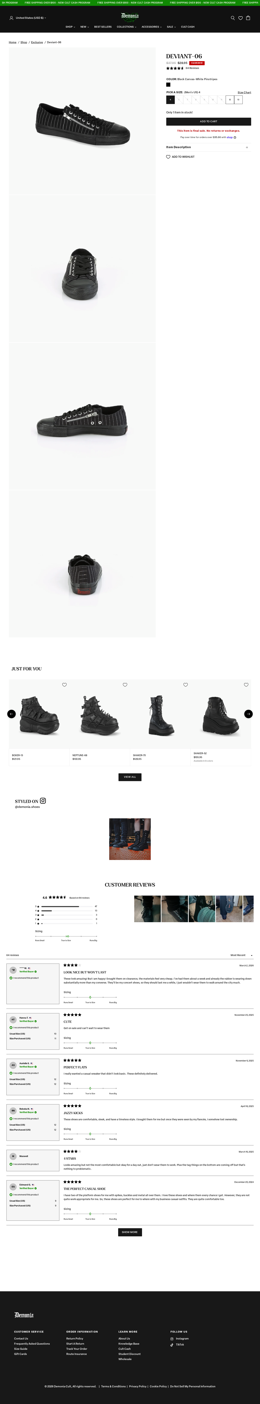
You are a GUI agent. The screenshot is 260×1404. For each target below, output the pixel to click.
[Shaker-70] (160, 714)
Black (168, 85)
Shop (69, 27)
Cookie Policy (158, 1386)
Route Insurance (76, 1354)
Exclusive (37, 42)
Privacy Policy (137, 1386)
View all (130, 777)
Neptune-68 (80, 755)
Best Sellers (103, 27)
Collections (125, 27)
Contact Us (21, 1339)
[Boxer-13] (39, 714)
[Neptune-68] (100, 714)
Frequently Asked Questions (32, 1344)
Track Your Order (76, 1349)
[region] (194, 909)
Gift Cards (20, 1354)
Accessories (150, 27)
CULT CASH (187, 27)
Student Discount (130, 1354)
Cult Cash (125, 1349)
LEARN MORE (128, 1332)
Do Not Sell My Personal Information (192, 1386)
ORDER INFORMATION (82, 1332)
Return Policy (74, 1339)
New (83, 27)
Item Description (178, 147)
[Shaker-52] (221, 714)
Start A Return (75, 1344)
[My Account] (12, 18)
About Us (124, 1339)
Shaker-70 (139, 755)
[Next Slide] (251, 909)
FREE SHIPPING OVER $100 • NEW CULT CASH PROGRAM (42, 3)
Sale (170, 27)
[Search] (233, 18)
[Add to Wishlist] (64, 684)
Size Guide (20, 1349)
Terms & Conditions (113, 1386)
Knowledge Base (129, 1344)
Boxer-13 (17, 755)
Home (12, 42)
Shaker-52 (200, 754)
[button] (182, 69)
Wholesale (125, 1359)
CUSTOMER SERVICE (29, 1332)
